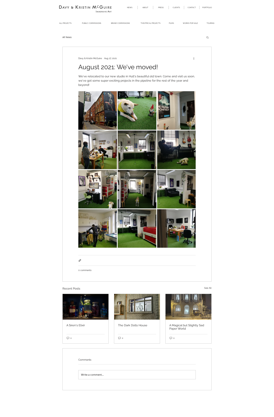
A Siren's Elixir (75, 325)
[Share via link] (79, 260)
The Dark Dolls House (132, 325)
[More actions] (194, 58)
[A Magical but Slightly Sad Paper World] (188, 307)
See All (208, 288)
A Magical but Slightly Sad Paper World (186, 327)
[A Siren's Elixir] (85, 307)
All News (67, 37)
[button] (207, 37)
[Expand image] (97, 110)
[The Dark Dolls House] (137, 307)
